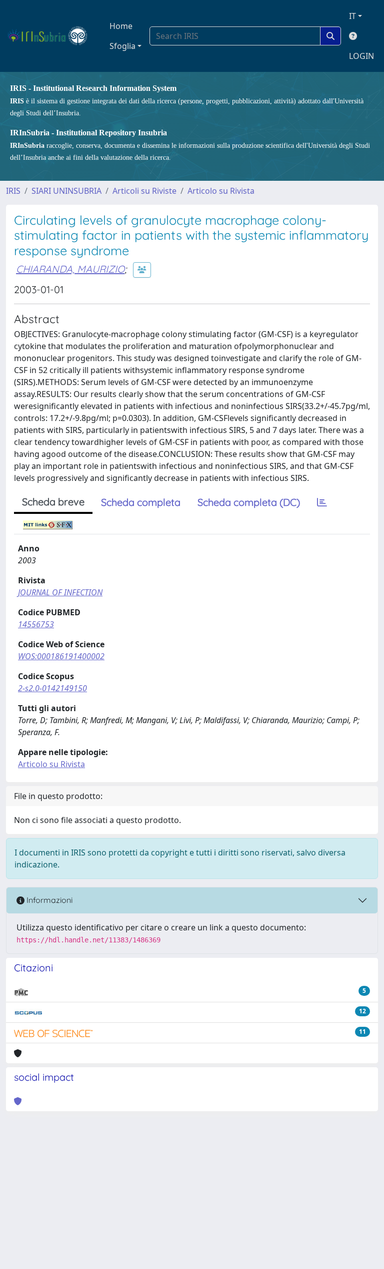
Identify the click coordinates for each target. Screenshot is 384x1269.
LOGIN (361, 55)
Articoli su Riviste (144, 190)
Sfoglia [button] (123, 45)
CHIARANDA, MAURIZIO (70, 269)
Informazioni (48, 900)
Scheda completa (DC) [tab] (249, 502)
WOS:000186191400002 (61, 656)
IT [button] (352, 15)
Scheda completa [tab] (140, 502)
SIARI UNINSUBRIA (67, 190)
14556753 (36, 624)
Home (121, 25)
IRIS (13, 190)
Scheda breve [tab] (53, 501)
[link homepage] (52, 36)
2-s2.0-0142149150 (52, 688)
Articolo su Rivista (221, 190)
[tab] (322, 502)
